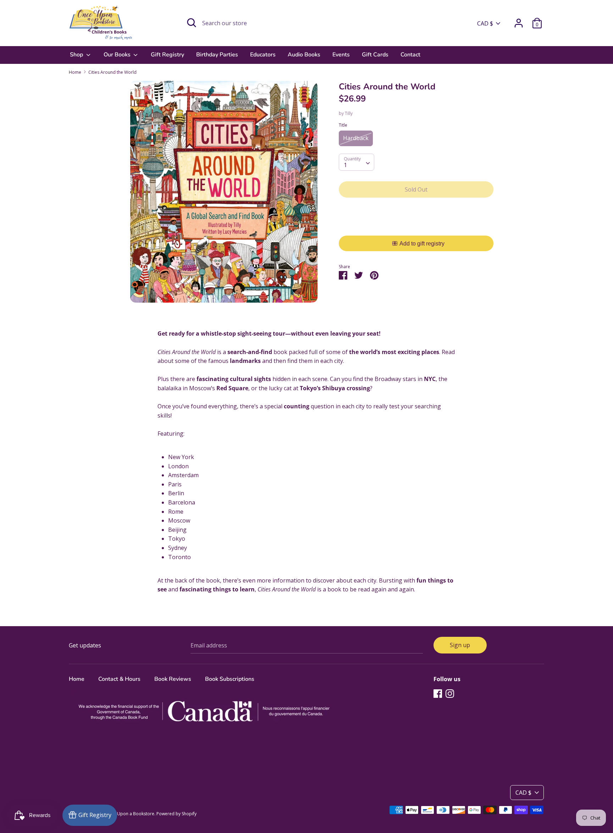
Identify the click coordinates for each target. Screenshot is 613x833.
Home (76, 679)
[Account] (519, 20)
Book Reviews (172, 679)
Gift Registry (167, 55)
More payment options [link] (416, 227)
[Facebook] (437, 693)
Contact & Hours (119, 679)
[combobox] (356, 162)
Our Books (118, 55)
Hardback (356, 138)
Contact (410, 55)
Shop (77, 55)
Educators (263, 55)
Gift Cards (375, 55)
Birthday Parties (217, 55)
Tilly (349, 113)
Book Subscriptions (229, 679)
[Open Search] (191, 23)
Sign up (460, 645)
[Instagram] (450, 693)
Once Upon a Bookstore (129, 814)
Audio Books (304, 55)
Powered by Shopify (176, 814)
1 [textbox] (345, 165)
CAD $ (485, 23)
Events (341, 55)
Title (343, 125)
